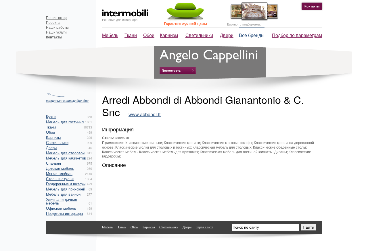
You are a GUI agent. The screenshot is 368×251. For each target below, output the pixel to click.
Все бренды (251, 35)
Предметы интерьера (64, 213)
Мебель (110, 35)
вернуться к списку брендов (67, 100)
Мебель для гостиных (65, 121)
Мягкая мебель (59, 173)
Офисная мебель (61, 208)
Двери (226, 35)
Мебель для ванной (63, 194)
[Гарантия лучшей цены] (184, 19)
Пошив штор (56, 17)
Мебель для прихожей (65, 189)
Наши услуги (56, 32)
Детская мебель (60, 168)
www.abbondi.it (145, 114)
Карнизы (169, 35)
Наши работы (57, 27)
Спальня (53, 163)
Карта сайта (204, 227)
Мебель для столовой (65, 152)
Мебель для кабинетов (66, 158)
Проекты (53, 22)
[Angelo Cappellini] (178, 70)
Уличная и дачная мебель (61, 201)
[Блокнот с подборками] (253, 19)
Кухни (51, 116)
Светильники (199, 35)
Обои (148, 35)
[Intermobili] (125, 13)
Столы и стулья (60, 178)
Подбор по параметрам (297, 35)
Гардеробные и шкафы (65, 183)
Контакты (311, 6)
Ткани (130, 35)
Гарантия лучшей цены (185, 23)
